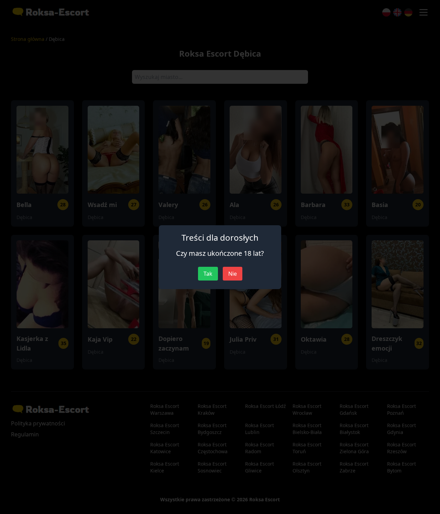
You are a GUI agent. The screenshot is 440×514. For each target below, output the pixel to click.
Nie (232, 273)
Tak (208, 273)
